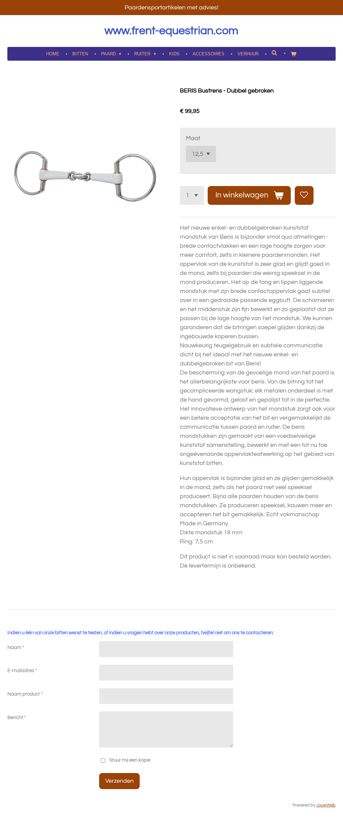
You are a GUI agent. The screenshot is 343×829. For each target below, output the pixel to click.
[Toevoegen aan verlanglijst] (304, 195)
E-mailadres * (22, 670)
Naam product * (25, 694)
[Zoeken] (274, 53)
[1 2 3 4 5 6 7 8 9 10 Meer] (192, 195)
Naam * (15, 647)
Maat (193, 138)
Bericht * (16, 717)
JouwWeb (326, 805)
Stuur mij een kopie (129, 760)
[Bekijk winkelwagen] (293, 54)
